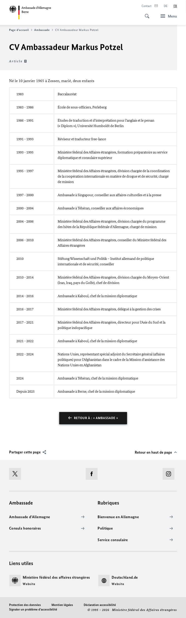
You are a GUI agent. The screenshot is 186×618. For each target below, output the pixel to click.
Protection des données (25, 605)
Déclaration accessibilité (100, 605)
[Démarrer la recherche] (146, 14)
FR (175, 6)
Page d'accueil (19, 30)
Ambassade (42, 30)
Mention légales (62, 605)
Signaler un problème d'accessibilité (33, 609)
